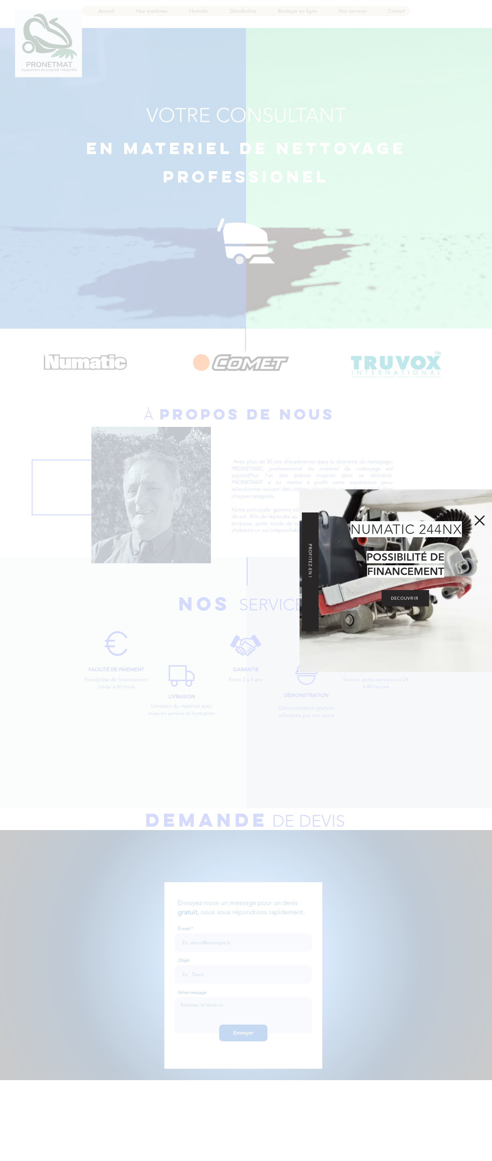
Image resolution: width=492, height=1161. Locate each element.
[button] (480, 520)
